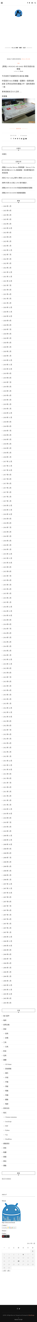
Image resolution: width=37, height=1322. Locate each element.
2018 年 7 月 (7, 430)
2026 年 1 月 (7, 206)
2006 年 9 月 (7, 950)
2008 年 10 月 (7, 844)
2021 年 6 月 (7, 290)
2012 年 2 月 (7, 752)
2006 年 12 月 (7, 937)
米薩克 (18, 148)
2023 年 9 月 (7, 232)
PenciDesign (31, 1315)
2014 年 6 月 (7, 633)
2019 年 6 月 (7, 386)
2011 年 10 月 (7, 769)
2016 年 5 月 (7, 536)
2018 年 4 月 (7, 444)
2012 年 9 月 (7, 721)
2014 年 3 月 (7, 646)
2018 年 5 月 (7, 439)
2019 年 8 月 (7, 378)
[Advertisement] (18, 32)
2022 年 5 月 (7, 259)
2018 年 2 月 (7, 453)
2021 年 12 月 (7, 272)
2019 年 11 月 (7, 364)
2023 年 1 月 (7, 246)
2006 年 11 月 (7, 941)
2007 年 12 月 (7, 884)
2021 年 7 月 (7, 285)
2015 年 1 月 (7, 602)
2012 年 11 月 (7, 712)
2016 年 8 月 (7, 523)
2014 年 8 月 (7, 624)
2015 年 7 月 (7, 576)
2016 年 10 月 (7, 514)
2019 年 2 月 (7, 404)
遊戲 (4, 1157)
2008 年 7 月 (7, 857)
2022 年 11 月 (7, 250)
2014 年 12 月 (7, 607)
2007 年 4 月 (7, 919)
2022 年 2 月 (7, 268)
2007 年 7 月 (7, 906)
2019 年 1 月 (7, 408)
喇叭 (6, 1073)
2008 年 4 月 (7, 866)
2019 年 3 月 (7, 400)
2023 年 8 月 (7, 237)
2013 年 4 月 (7, 690)
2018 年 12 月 (7, 413)
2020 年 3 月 (7, 347)
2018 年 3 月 (7, 448)
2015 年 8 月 (7, 571)
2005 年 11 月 (7, 990)
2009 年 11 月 (7, 835)
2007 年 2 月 (7, 928)
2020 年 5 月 (7, 338)
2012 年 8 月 (7, 725)
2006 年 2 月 (7, 976)
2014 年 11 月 (7, 611)
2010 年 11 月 (7, 809)
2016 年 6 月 (7, 532)
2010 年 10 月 (7, 813)
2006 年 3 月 (7, 972)
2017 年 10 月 (7, 470)
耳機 (6, 1095)
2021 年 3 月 (7, 298)
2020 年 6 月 (7, 334)
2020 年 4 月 (7, 342)
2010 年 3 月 (7, 831)
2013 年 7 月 (7, 677)
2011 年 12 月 (7, 761)
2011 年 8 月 (7, 778)
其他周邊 (8, 1069)
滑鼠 (6, 1086)
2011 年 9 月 (7, 774)
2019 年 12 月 (7, 360)
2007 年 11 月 (7, 888)
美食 (4, 1148)
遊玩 (4, 1161)
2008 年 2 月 (7, 875)
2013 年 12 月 (7, 659)
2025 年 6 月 (7, 215)
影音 (4, 1051)
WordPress (8, 1139)
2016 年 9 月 (7, 519)
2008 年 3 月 (7, 871)
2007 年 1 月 (7, 932)
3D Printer (8, 1064)
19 (18, 1261)
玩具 (4, 1055)
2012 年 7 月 (7, 730)
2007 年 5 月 (7, 915)
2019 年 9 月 (7, 373)
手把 (6, 1077)
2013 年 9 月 (7, 668)
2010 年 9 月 (7, 818)
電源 (6, 1104)
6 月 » (9, 1271)
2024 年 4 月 (7, 224)
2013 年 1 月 (7, 703)
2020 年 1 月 (7, 356)
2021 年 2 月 (7, 303)
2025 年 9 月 (7, 210)
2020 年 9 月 (7, 320)
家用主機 (6, 1025)
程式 (4, 1113)
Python (7, 1130)
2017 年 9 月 (7, 475)
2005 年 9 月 (7, 998)
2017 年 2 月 (7, 497)
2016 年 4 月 (7, 541)
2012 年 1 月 (7, 756)
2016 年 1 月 (7, 549)
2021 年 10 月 (7, 281)
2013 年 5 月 (7, 686)
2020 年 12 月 (7, 307)
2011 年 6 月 (7, 787)
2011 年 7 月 (7, 783)
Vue (6, 1135)
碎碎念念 (6, 1108)
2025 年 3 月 (7, 219)
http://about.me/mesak (8, 1222)
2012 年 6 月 (7, 734)
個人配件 (6, 1016)
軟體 (4, 1152)
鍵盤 (18, 63)
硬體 (4, 1060)
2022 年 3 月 (7, 263)
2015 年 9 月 (7, 567)
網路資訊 (6, 1143)
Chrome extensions (11, 1117)
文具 (6, 1047)
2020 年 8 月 (7, 325)
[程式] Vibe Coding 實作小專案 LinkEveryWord (17, 178)
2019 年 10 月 (7, 369)
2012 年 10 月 (7, 717)
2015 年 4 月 (7, 589)
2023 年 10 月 (7, 228)
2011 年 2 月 (7, 805)
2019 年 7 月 (7, 382)
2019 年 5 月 (7, 391)
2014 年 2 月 (7, 651)
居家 (4, 1029)
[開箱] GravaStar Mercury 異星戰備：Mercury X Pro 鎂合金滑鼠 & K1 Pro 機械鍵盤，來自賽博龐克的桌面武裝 (18, 170)
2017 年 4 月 (7, 488)
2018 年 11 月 (7, 417)
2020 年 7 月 (7, 329)
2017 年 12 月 (7, 461)
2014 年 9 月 (7, 620)
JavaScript (8, 1121)
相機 (6, 1091)
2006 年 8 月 (7, 954)
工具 (4, 1042)
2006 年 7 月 (7, 959)
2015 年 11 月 (7, 558)
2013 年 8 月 (7, 673)
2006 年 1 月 (7, 981)
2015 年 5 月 (7, 585)
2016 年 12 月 (7, 505)
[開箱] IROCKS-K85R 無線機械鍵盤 (14, 193)
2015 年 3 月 (7, 593)
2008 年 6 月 (7, 862)
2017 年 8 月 (7, 479)
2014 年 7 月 (7, 629)
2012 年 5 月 (7, 739)
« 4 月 (4, 1271)
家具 (6, 1033)
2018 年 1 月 (7, 457)
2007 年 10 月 (7, 893)
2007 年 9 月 (7, 897)
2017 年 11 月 (7, 466)
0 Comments (23, 135)
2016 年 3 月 (7, 545)
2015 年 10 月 (7, 563)
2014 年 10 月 (7, 615)
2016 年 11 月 (7, 510)
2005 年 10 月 (7, 994)
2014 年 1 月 (7, 655)
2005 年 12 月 (7, 985)
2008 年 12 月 (7, 840)
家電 (6, 1038)
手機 (6, 1082)
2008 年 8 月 (7, 853)
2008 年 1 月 (7, 879)
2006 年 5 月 (7, 967)
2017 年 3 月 (7, 492)
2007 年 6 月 (7, 910)
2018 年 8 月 (7, 426)
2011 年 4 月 (7, 796)
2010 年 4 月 (7, 827)
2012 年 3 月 (7, 747)
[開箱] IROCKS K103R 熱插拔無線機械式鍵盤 (17, 188)
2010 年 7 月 (7, 822)
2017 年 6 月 (7, 483)
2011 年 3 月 (7, 800)
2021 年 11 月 (7, 276)
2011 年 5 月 (7, 791)
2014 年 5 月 (7, 637)
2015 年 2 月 (7, 598)
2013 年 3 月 (7, 695)
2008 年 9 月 (7, 849)
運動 (4, 1165)
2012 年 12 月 (7, 708)
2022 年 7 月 (7, 254)
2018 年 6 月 (7, 435)
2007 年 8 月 (7, 901)
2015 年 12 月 (7, 554)
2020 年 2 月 (7, 351)
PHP (6, 1126)
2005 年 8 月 (7, 1003)
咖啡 (4, 1020)
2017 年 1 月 (7, 501)
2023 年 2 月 (7, 241)
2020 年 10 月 (7, 316)
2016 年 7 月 (7, 527)
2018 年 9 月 (7, 422)
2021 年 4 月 (7, 294)
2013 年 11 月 (7, 664)
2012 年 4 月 (7, 743)
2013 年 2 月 (7, 699)
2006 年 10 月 (7, 945)
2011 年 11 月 (7, 765)
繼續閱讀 (18, 128)
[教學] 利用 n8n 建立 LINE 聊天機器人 (14, 183)
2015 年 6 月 (7, 580)
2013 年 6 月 (7, 681)
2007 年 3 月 (7, 923)
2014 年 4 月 (7, 642)
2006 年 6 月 (7, 963)
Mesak (21, 71)
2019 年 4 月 (7, 395)
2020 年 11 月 (7, 312)
